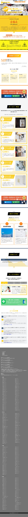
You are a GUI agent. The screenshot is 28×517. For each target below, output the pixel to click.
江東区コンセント (4, 387)
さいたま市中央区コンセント (18, 502)
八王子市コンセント (4, 395)
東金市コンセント (17, 453)
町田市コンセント (4, 378)
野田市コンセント (4, 469)
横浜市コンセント (4, 425)
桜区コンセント (16, 501)
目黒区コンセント (17, 381)
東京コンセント (16, 398)
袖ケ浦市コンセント (17, 461)
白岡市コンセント (4, 488)
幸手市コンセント (17, 479)
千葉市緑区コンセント (4, 457)
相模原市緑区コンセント (17, 435)
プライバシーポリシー (5, 355)
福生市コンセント (17, 391)
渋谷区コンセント (17, 407)
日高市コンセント (4, 493)
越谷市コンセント (4, 480)
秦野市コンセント (4, 418)
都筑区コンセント (4, 431)
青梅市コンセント (17, 394)
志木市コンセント (4, 501)
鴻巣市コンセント (17, 488)
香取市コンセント (4, 465)
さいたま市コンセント (17, 489)
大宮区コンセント (17, 492)
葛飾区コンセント (4, 399)
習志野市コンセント (4, 473)
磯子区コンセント (4, 439)
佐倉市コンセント (17, 458)
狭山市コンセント (17, 484)
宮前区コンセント (4, 422)
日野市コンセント (4, 386)
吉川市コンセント (4, 489)
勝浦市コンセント (17, 469)
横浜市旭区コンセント (4, 442)
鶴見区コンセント (4, 430)
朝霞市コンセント (4, 485)
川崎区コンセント (17, 418)
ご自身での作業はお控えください (8, 342)
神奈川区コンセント (17, 429)
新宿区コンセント (4, 407)
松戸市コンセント (17, 457)
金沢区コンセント (17, 417)
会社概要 (3, 352)
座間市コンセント (17, 431)
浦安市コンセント (4, 453)
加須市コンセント (17, 483)
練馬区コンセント (4, 408)
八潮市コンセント (4, 483)
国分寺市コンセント (17, 390)
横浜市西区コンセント (17, 442)
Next (27, 234)
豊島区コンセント (4, 394)
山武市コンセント (17, 470)
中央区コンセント (17, 382)
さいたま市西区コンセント (18, 497)
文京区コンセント (17, 403)
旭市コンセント (4, 462)
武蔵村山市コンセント (4, 391)
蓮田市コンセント (17, 496)
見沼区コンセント (4, 492)
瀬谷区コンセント (4, 421)
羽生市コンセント (4, 479)
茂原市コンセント (4, 474)
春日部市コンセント (17, 500)
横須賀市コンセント (17, 434)
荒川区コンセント (4, 390)
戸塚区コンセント (17, 430)
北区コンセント (16, 378)
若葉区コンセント (17, 448)
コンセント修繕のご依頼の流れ (7, 334)
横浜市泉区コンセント (4, 417)
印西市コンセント (4, 461)
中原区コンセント (17, 438)
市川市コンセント (17, 456)
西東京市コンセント (17, 386)
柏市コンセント (16, 465)
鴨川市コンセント (17, 462)
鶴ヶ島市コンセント (4, 505)
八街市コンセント (4, 458)
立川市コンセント (4, 403)
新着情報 (3, 354)
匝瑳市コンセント (17, 473)
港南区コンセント (4, 413)
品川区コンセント (17, 404)
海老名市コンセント (17, 413)
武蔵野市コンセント (17, 387)
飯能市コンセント (4, 484)
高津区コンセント (4, 443)
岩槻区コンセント (17, 506)
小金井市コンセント (4, 398)
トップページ (3, 351)
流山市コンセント (4, 456)
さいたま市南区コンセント (5, 496)
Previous (0, 234)
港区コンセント (4, 381)
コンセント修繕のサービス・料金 (8, 324)
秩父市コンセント (17, 485)
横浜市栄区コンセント (4, 435)
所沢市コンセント (17, 505)
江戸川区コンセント (17, 395)
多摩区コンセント (17, 421)
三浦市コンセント (4, 429)
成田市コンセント (17, 452)
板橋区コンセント (4, 382)
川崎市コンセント (17, 426)
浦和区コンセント (17, 480)
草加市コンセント (4, 502)
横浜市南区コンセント (17, 422)
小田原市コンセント (4, 414)
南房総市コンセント (4, 470)
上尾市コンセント (17, 509)
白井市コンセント (4, 448)
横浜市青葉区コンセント (5, 426)
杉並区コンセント (17, 408)
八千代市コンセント (17, 466)
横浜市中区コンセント (17, 414)
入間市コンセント (4, 509)
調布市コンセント (17, 399)
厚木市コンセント (4, 438)
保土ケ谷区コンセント (4, 434)
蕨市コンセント (4, 506)
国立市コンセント (17, 400)
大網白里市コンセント (4, 452)
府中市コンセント (4, 400)
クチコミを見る (24, 66)
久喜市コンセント (4, 500)
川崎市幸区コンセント (17, 439)
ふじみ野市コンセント (4, 497)
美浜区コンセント (4, 466)
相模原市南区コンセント (17, 425)
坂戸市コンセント (17, 493)
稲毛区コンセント (4, 449)
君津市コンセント (17, 449)
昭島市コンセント (4, 404)
